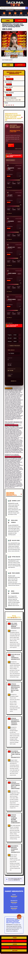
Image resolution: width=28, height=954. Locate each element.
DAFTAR (20, 20)
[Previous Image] (2, 43)
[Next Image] (26, 43)
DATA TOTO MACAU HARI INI (11, 425)
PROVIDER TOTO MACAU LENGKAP (12, 456)
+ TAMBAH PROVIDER (14, 345)
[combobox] (12, 8)
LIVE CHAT (14, 950)
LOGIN (7, 20)
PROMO (15, 937)
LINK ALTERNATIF (15, 947)
